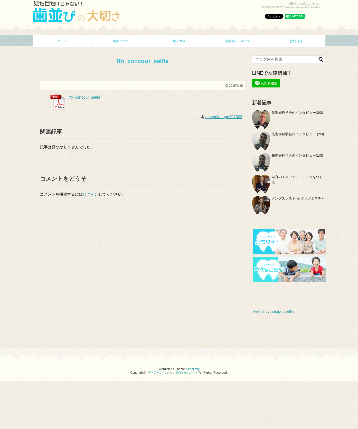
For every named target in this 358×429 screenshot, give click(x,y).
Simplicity (193, 369)
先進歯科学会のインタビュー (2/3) (298, 134)
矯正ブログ (121, 41)
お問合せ (296, 41)
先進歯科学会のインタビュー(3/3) (297, 112)
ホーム (62, 41)
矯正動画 (179, 41)
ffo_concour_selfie (84, 97)
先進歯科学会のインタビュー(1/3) (297, 155)
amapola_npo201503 (223, 117)
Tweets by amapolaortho (273, 311)
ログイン (90, 194)
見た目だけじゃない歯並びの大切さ (172, 372)
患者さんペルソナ (237, 41)
